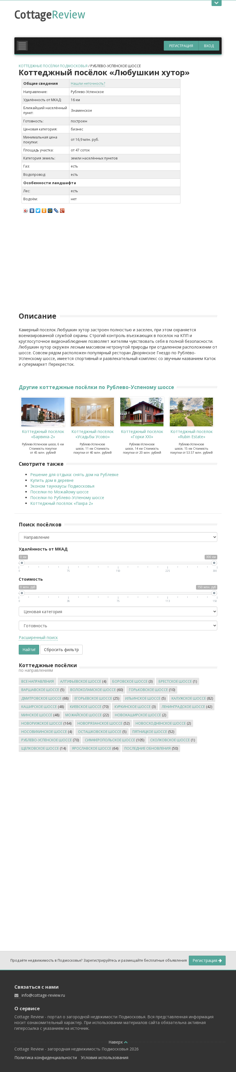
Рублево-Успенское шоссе (115, 65)
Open (217, 3)
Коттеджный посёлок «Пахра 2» (61, 503)
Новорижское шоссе (41, 723)
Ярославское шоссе (91, 748)
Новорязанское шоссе (99, 723)
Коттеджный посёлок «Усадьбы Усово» (92, 434)
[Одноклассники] (44, 209)
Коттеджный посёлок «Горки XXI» (142, 434)
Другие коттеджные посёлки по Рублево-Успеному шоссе (96, 387)
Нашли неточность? (88, 83)
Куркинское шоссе (133, 706)
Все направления (37, 681)
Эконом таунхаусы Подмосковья (62, 486)
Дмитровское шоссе (41, 698)
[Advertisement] (119, 34)
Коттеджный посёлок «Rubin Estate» (191, 434)
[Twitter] (38, 209)
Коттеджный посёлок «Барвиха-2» (43, 434)
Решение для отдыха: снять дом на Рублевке (74, 474)
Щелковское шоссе (40, 748)
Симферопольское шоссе (110, 740)
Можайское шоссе (83, 715)
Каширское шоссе (39, 706)
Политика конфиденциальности (45, 1057)
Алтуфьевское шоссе (80, 681)
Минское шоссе (36, 715)
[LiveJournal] (56, 209)
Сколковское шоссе (170, 740)
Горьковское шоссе (148, 689)
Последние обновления (147, 748)
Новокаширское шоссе (138, 715)
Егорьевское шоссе (93, 698)
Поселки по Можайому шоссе (59, 491)
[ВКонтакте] (32, 209)
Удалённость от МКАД (43, 549)
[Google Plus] (62, 209)
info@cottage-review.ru (43, 995)
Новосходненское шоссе (161, 723)
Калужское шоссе (189, 698)
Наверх (116, 1042)
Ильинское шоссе (142, 698)
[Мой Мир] (50, 209)
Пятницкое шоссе (149, 731)
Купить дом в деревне (52, 480)
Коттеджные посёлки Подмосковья (53, 65)
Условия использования (104, 1057)
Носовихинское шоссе (44, 731)
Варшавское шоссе (40, 689)
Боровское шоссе (129, 681)
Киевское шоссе (85, 706)
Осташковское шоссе (99, 731)
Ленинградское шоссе (183, 706)
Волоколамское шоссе (93, 689)
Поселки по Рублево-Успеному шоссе (67, 497)
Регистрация (181, 45)
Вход (209, 45)
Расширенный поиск (38, 637)
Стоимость (31, 579)
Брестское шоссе (175, 681)
